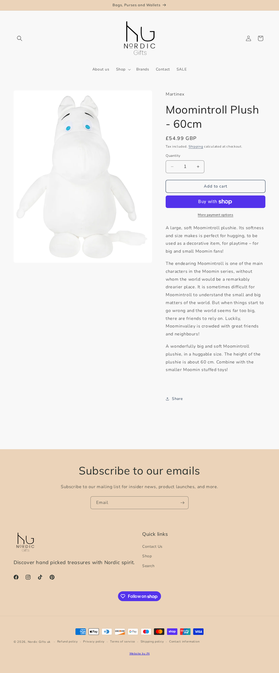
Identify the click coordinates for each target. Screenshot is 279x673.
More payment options (215, 215)
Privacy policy (94, 642)
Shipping (196, 146)
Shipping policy (152, 642)
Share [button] (177, 398)
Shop (147, 556)
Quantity (173, 155)
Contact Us (152, 546)
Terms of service (122, 642)
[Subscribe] (182, 502)
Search (148, 565)
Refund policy (67, 642)
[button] (20, 38)
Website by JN (139, 653)
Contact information (184, 642)
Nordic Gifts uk (39, 642)
